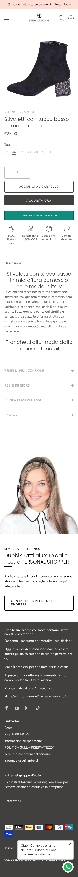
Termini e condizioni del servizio (27, 754)
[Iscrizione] (71, 801)
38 (29, 152)
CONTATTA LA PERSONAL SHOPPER (32, 602)
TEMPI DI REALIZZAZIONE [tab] (24, 370)
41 (51, 152)
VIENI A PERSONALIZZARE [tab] (25, 400)
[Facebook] (6, 708)
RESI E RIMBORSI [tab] (17, 385)
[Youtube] (17, 708)
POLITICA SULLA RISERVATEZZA (29, 747)
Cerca (8, 728)
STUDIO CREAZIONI (19, 112)
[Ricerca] (61, 18)
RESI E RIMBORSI (17, 734)
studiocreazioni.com (27, 860)
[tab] (39, 317)
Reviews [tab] (10, 415)
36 (14, 152)
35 (6, 152)
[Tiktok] (38, 708)
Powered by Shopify (52, 860)
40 (44, 152)
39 (36, 152)
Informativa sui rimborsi (21, 760)
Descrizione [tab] (12, 263)
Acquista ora (38, 201)
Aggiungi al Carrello (39, 187)
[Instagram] (27, 708)
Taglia (8, 145)
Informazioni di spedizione (23, 741)
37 (21, 152)
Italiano (8, 848)
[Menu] (7, 18)
